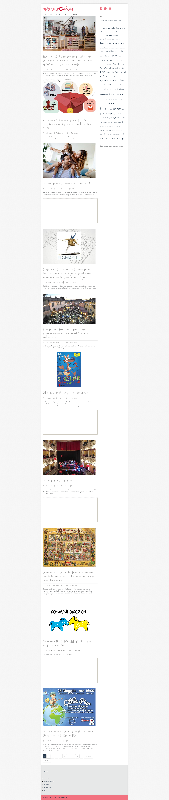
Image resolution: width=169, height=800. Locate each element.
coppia (118, 47)
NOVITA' (67, 14)
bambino (114, 43)
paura (108, 113)
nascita (122, 104)
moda (111, 103)
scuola (119, 122)
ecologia (109, 60)
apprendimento (105, 39)
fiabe (122, 68)
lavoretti (102, 85)
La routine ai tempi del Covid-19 (66, 184)
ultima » (47, 760)
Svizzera (118, 130)
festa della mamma (111, 68)
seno (112, 125)
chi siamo (47, 778)
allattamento (118, 28)
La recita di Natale (57, 481)
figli (102, 72)
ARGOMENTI (59, 14)
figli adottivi (107, 72)
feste (118, 68)
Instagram (110, 8)
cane (121, 43)
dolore (109, 56)
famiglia (116, 64)
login (45, 790)
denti (101, 56)
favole (122, 65)
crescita (115, 51)
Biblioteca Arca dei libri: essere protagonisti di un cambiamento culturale (65, 333)
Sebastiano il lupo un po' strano (66, 393)
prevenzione (104, 117)
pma (112, 113)
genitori (103, 75)
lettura (102, 89)
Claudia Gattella (61, 486)
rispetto (102, 122)
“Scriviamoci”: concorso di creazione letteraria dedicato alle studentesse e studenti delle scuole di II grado (69, 274)
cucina (121, 51)
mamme (103, 98)
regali (114, 117)
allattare (117, 32)
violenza (114, 134)
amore (115, 35)
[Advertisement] (70, 211)
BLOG (51, 14)
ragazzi (110, 117)
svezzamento (104, 130)
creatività (109, 51)
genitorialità (110, 76)
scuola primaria (105, 126)
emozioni (103, 65)
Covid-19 (103, 51)
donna (115, 55)
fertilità (102, 68)
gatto (117, 72)
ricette (119, 117)
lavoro (108, 84)
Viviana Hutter (60, 650)
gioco (115, 76)
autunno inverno (115, 39)
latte (122, 80)
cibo (104, 48)
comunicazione (111, 48)
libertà (114, 89)
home (46, 772)
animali (120, 36)
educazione (117, 60)
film (113, 72)
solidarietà (117, 125)
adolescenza (104, 20)
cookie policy (48, 787)
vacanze (109, 133)
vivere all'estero (111, 138)
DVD (105, 60)
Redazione (59, 70)
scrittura (113, 122)
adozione (112, 20)
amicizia (109, 35)
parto (102, 113)
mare (120, 99)
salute (107, 121)
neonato (117, 109)
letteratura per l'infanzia (118, 85)
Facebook (100, 8)
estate (109, 64)
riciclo (123, 117)
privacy (46, 784)
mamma (118, 94)
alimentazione (106, 28)
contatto (47, 775)
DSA (101, 60)
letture (108, 89)
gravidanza (106, 80)
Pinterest (105, 8)
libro (111, 94)
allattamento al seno (107, 31)
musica (116, 103)
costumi (123, 48)
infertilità (116, 80)
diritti (105, 56)
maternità (103, 103)
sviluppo (111, 130)
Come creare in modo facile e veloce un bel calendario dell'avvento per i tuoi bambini (68, 577)
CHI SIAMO (75, 14)
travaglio (102, 134)
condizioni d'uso (49, 781)
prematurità (118, 114)
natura (110, 109)
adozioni (112, 23)
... (93, 75)
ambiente (103, 36)
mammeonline (113, 98)
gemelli (123, 71)
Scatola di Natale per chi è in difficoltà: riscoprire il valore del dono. (67, 124)
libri (119, 89)
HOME (45, 14)
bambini (105, 43)
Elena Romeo (61, 189)
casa (101, 48)
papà (123, 108)
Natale (104, 109)
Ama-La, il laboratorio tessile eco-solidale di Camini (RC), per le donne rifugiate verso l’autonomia (68, 61)
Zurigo (121, 138)
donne (121, 55)
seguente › (88, 756)
